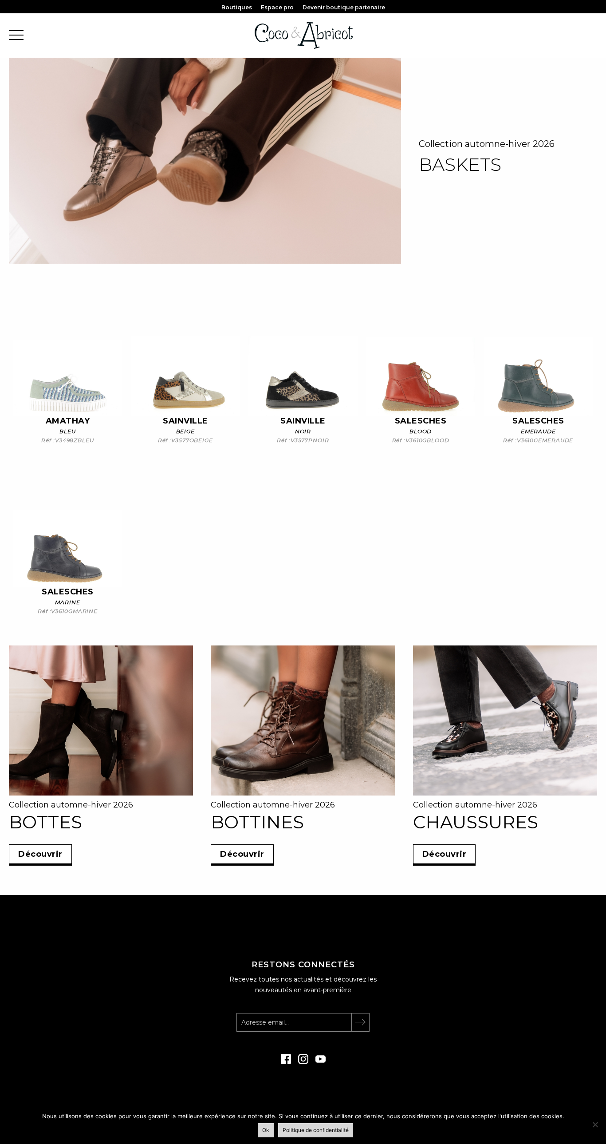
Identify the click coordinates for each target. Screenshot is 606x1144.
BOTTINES (257, 822)
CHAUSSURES (475, 822)
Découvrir (40, 854)
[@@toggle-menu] (16, 35)
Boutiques (236, 7)
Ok (265, 1130)
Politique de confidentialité (316, 1130)
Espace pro (277, 7)
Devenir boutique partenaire (344, 7)
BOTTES (45, 822)
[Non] (594, 1124)
